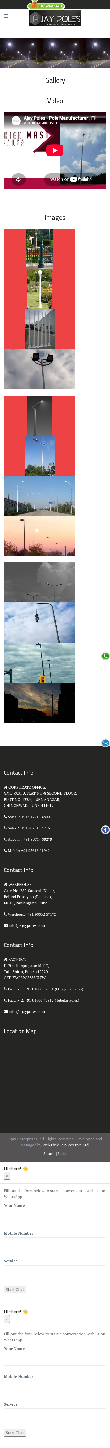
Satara (49, 1153)
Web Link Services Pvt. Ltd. (66, 1144)
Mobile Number (18, 1233)
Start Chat (15, 1289)
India (62, 1153)
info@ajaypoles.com (27, 925)
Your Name (14, 1205)
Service (11, 1260)
